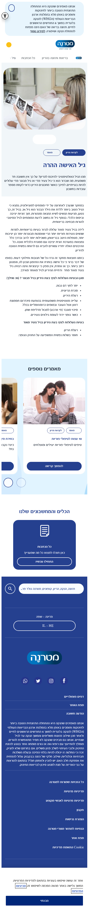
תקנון (78, 810)
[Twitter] (36, 681)
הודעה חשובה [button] (73, 713)
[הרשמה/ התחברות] (7, 45)
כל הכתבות (43, 547)
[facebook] (62, 681)
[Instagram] (49, 681)
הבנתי (43, 901)
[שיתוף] (36, 139)
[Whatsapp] (23, 681)
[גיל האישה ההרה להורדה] (49, 139)
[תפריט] (79, 44)
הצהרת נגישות (73, 819)
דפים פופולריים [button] (72, 696)
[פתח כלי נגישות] (3, 15)
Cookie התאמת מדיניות (66, 847)
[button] (43, 139)
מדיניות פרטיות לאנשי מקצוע (63, 800)
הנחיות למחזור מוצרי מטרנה (64, 829)
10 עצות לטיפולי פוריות (65, 439)
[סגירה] (10, 8)
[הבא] (8, 58)
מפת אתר (76, 838)
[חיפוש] (19, 45)
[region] (43, 888)
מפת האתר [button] (75, 705)
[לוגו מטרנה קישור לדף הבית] (43, 658)
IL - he (46, 626)
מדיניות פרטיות (72, 791)
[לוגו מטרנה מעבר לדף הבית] (63, 45)
